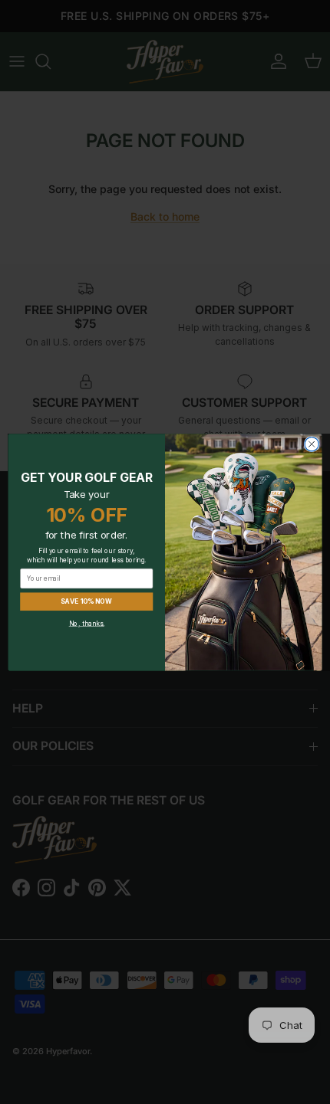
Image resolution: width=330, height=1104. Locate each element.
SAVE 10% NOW (86, 600)
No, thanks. (86, 623)
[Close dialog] (311, 443)
